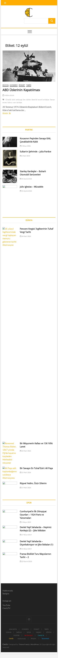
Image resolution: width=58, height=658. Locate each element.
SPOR (29, 632)
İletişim (6, 593)
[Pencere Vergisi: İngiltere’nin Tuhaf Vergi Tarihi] (10, 333)
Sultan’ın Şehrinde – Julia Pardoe (35, 151)
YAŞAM (38, 632)
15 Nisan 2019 (26, 549)
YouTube (6, 605)
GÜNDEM (13, 85)
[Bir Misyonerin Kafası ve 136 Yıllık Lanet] (10, 453)
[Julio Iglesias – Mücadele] (10, 193)
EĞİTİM (48, 632)
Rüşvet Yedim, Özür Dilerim (33, 483)
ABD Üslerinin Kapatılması (21, 90)
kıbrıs (10, 102)
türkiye (19, 102)
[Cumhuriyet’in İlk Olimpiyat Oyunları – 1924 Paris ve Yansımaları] (10, 515)
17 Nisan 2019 (26, 535)
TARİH (28, 85)
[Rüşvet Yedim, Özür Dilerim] (10, 487)
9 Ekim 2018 (9, 95)
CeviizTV (6, 608)
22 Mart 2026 (26, 451)
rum (14, 102)
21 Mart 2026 (26, 472)
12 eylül (8, 100)
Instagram (7, 601)
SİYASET (22, 85)
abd (13, 100)
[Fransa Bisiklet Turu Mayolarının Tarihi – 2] (10, 557)
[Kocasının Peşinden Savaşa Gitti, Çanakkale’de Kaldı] (10, 142)
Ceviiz (5, 644)
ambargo (19, 100)
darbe (28, 100)
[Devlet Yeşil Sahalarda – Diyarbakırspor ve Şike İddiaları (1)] (10, 545)
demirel (34, 100)
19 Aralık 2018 (26, 179)
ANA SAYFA (13, 629)
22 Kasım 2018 (26, 561)
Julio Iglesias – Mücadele (31, 186)
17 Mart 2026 (26, 487)
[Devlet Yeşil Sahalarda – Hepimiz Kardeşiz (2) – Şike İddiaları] (10, 532)
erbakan (46, 100)
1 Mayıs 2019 (26, 522)
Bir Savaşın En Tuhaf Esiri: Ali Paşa (36, 468)
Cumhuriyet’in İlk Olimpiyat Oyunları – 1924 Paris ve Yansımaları (33, 514)
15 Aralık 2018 (26, 191)
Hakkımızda (8, 590)
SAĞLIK (19, 632)
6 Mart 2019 (25, 156)
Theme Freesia (24, 644)
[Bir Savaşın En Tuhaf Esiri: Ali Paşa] (10, 473)
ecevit (40, 100)
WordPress (35, 644)
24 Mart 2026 (26, 236)
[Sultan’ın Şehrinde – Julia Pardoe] (10, 159)
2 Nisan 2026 (26, 146)
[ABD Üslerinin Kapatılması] (29, 66)
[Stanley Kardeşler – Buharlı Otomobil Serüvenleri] (10, 176)
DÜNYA (6, 85)
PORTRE (16, 635)
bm (24, 100)
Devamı (9, 113)
